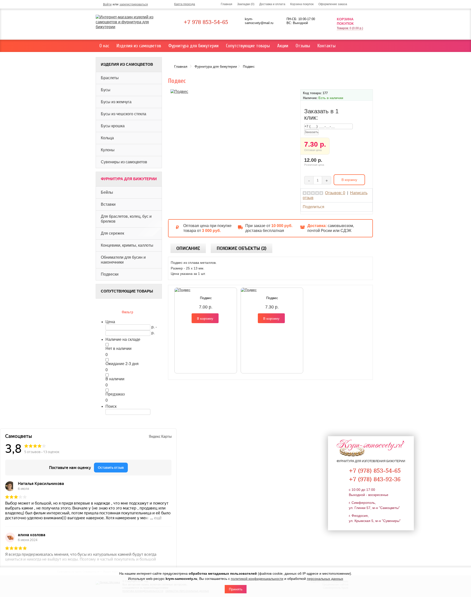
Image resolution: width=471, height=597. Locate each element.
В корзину (205, 318)
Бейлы (107, 192)
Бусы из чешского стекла (123, 114)
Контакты (326, 46)
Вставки (108, 204)
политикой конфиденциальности (257, 579)
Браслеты (110, 78)
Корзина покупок (302, 4)
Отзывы (303, 46)
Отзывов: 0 (335, 193)
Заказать (311, 132)
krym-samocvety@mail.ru (259, 21)
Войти (107, 4)
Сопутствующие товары (248, 46)
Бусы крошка (113, 126)
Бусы (105, 90)
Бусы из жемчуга (116, 102)
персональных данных (325, 579)
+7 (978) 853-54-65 (375, 470)
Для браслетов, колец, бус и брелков (126, 218)
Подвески (109, 274)
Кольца (107, 138)
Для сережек (112, 233)
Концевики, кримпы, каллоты (127, 245)
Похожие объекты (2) (241, 248)
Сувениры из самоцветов (124, 162)
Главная (226, 4)
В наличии (114, 379)
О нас (104, 46)
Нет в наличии (118, 348)
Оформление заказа (332, 4)
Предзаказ (115, 394)
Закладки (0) (245, 4)
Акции (282, 46)
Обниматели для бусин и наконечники (123, 259)
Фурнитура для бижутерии (193, 46)
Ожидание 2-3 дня (122, 364)
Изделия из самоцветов (139, 46)
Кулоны (108, 150)
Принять (235, 589)
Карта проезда (184, 4)
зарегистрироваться (133, 4)
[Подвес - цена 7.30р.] (179, 91)
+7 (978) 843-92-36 (375, 479)
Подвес (206, 298)
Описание (188, 248)
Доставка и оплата (272, 4)
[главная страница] (131, 22)
